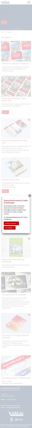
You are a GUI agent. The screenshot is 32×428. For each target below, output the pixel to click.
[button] (29, 195)
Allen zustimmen (11, 223)
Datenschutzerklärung (12, 217)
